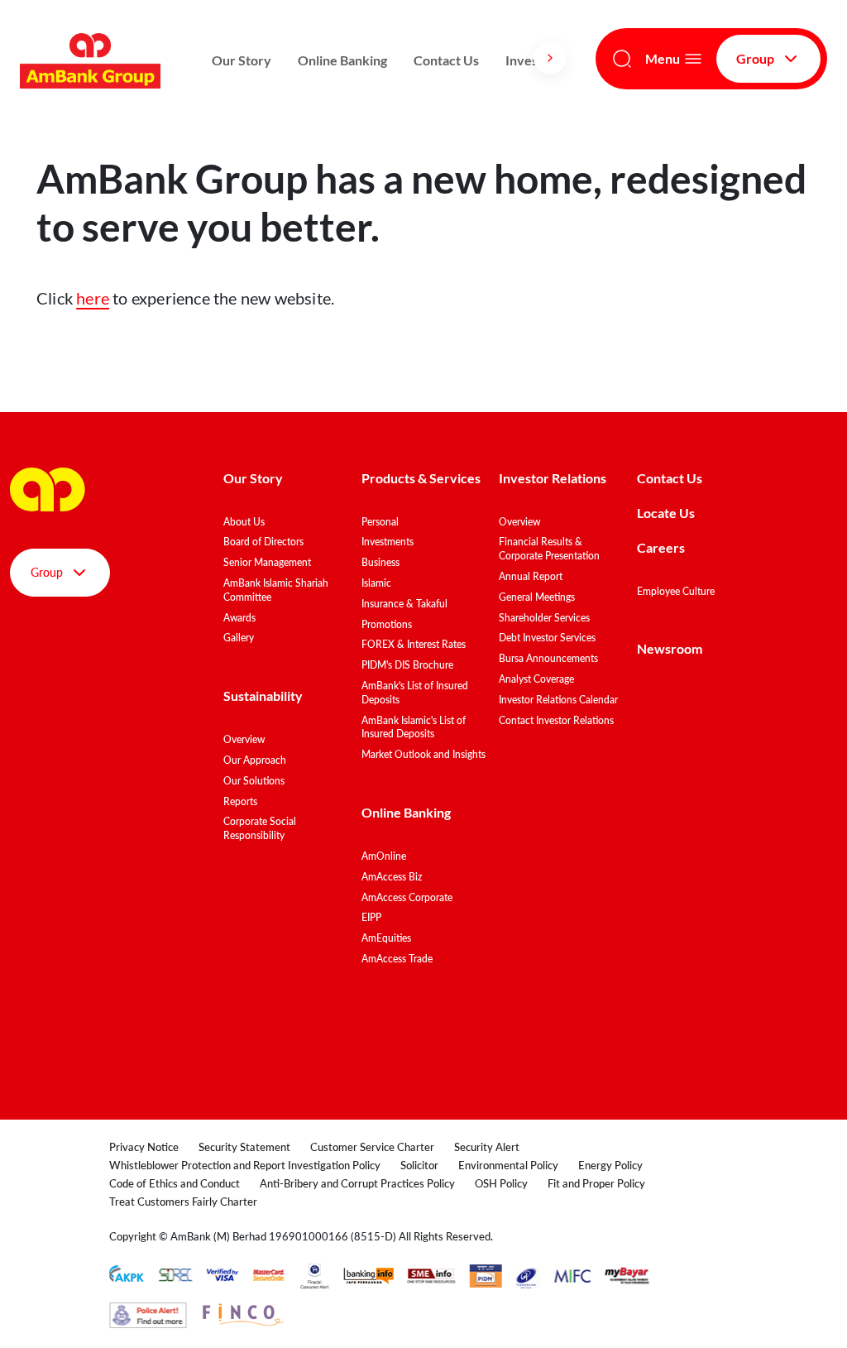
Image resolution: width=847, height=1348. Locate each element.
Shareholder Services (544, 618)
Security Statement (244, 1147)
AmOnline (383, 856)
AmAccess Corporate (406, 897)
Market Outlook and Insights (423, 754)
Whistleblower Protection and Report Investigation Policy (244, 1165)
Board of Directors (263, 541)
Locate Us (666, 512)
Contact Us (446, 60)
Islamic (376, 583)
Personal (380, 522)
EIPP (371, 917)
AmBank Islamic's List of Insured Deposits (413, 727)
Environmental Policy (508, 1165)
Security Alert (486, 1147)
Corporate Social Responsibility (259, 828)
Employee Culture (676, 591)
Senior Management (267, 562)
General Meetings (537, 597)
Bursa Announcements (548, 658)
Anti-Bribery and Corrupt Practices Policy (357, 1183)
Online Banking (342, 60)
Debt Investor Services (547, 637)
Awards (239, 618)
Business (380, 562)
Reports (240, 801)
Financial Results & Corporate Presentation (549, 548)
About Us (244, 522)
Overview (244, 739)
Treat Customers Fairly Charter (183, 1201)
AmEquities (386, 938)
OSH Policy (501, 1183)
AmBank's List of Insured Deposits (414, 692)
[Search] (622, 59)
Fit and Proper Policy (596, 1183)
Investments (387, 541)
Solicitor (419, 1165)
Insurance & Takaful (404, 603)
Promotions (386, 624)
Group (755, 58)
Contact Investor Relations (556, 720)
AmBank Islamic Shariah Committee (275, 590)
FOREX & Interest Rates (413, 644)
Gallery (238, 637)
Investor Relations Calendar (558, 699)
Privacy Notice (144, 1147)
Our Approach (254, 760)
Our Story (241, 60)
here (92, 298)
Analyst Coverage (536, 679)
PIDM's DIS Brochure (407, 665)
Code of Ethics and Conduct (174, 1183)
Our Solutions (254, 781)
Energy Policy (610, 1165)
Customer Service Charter (372, 1147)
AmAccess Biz (391, 877)
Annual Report (530, 576)
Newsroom (671, 648)
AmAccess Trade (397, 958)
